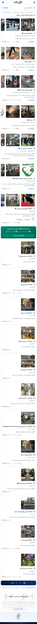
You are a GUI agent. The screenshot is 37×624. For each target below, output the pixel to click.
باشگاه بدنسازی (29, 12)
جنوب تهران (11, 587)
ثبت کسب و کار (17, 235)
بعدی (12, 583)
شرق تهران (22, 587)
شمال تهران (4, 587)
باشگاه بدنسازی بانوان (18, 12)
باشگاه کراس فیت (7, 12)
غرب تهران (17, 587)
